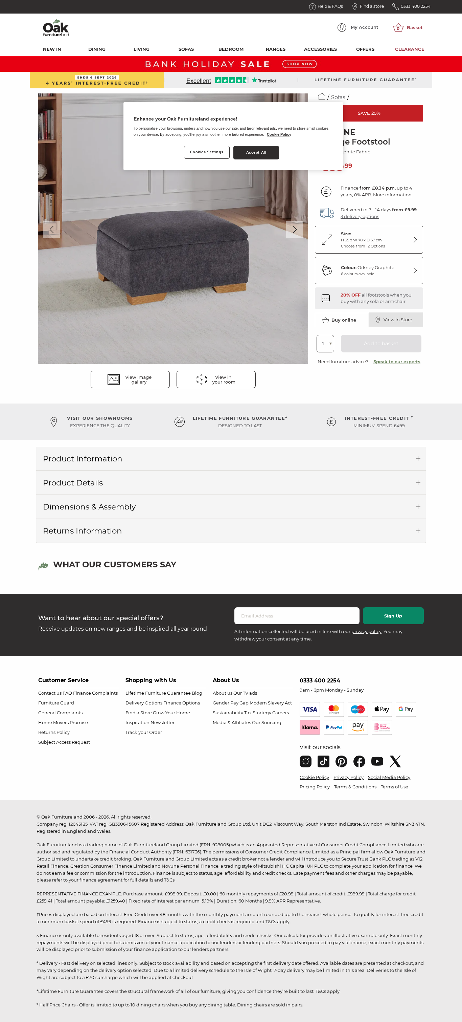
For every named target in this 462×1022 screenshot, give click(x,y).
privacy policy (366, 631)
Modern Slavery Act (271, 702)
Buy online (343, 320)
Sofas (186, 49)
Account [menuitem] (364, 27)
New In (52, 49)
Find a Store (138, 712)
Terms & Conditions (355, 786)
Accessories (320, 49)
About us (222, 693)
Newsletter (163, 722)
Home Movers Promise (63, 722)
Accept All (256, 152)
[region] (233, 136)
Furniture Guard (56, 702)
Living (141, 49)
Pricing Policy (315, 786)
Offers (365, 49)
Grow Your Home (171, 712)
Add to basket (381, 344)
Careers (280, 712)
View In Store (398, 319)
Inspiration (137, 722)
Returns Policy (54, 732)
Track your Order (143, 732)
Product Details (73, 482)
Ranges (275, 49)
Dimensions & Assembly (89, 507)
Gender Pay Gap (231, 702)
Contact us (50, 693)
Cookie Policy (314, 777)
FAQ (67, 693)
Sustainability (228, 712)
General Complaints (60, 712)
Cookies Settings (207, 152)
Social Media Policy (389, 777)
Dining (97, 49)
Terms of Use (394, 786)
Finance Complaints (95, 693)
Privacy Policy (348, 777)
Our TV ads (245, 693)
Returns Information (82, 531)
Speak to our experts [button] (396, 361)
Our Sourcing (266, 722)
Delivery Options (143, 702)
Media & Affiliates (232, 722)
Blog (197, 693)
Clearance (409, 49)
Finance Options (181, 702)
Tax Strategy (257, 712)
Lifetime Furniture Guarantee (158, 693)
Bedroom (231, 49)
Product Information (82, 458)
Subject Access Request (64, 742)
